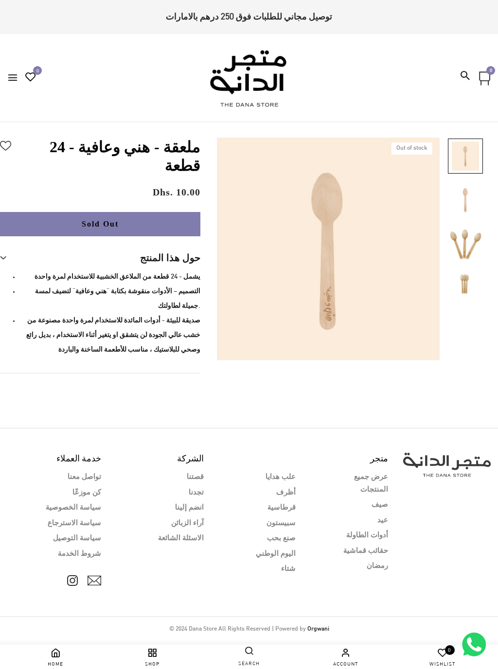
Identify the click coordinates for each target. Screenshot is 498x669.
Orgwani (318, 629)
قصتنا (195, 477)
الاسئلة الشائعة (181, 538)
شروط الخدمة (79, 553)
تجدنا (196, 492)
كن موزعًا (86, 492)
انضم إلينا (189, 507)
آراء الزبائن (187, 523)
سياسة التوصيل (77, 538)
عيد (382, 520)
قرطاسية (281, 507)
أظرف (286, 492)
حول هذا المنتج (170, 257)
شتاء (288, 568)
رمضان (377, 566)
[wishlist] (30, 78)
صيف (380, 504)
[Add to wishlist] (6, 144)
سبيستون (281, 523)
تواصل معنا (84, 477)
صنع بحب (281, 538)
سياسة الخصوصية (73, 507)
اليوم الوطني (276, 553)
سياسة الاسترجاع (74, 523)
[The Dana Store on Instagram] (72, 580)
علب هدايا (281, 477)
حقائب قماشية (365, 550)
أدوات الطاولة (367, 535)
